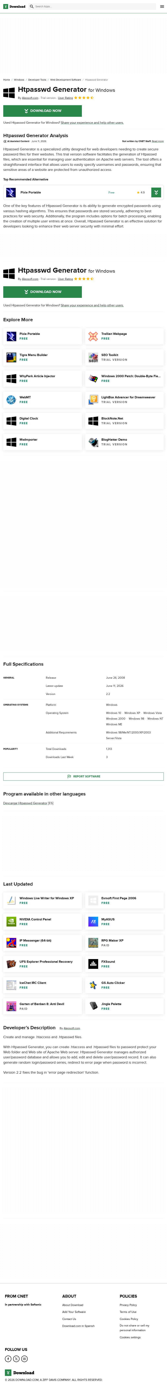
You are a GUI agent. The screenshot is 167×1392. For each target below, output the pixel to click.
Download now (46, 111)
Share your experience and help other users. (92, 123)
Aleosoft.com (72, 1028)
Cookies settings (130, 1337)
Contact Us (69, 1319)
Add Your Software (74, 1312)
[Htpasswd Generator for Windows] (9, 92)
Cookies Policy (129, 1319)
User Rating (65, 98)
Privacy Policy (128, 1305)
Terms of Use (128, 1312)
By (28, 98)
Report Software (86, 776)
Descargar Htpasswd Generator (25, 803)
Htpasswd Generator (66, 89)
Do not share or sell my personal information (134, 1328)
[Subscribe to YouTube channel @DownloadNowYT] (24, 1359)
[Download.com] (14, 6)
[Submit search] (32, 6)
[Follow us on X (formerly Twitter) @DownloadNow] (16, 1359)
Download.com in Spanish (78, 1326)
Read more (158, 141)
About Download (72, 1305)
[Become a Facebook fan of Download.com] (8, 1359)
